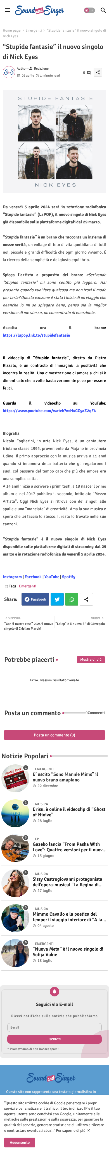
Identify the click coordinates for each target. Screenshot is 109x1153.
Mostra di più (90, 659)
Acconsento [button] (20, 1142)
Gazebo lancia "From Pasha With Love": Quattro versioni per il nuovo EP (69, 847)
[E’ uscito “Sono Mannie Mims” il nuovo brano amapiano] (15, 778)
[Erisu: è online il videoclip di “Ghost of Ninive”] (15, 813)
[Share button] (86, 599)
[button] (89, 10)
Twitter (57, 599)
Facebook (38, 599)
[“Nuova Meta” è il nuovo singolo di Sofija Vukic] (15, 953)
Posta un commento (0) (54, 735)
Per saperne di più (71, 1130)
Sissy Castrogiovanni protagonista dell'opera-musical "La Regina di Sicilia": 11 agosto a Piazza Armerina (67, 882)
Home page (12, 30)
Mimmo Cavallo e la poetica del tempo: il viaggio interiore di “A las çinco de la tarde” (68, 917)
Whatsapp (71, 599)
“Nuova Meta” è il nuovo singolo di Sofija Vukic (68, 952)
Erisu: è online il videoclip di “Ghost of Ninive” (69, 812)
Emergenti (33, 30)
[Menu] (7, 10)
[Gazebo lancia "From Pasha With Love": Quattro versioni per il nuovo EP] (15, 848)
